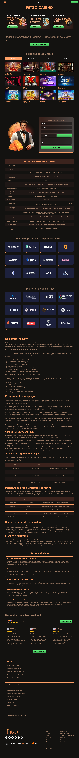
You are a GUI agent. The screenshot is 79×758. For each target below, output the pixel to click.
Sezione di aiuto (11, 702)
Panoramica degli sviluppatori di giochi (16, 693)
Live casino (30, 58)
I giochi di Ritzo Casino (13, 665)
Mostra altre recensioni (39, 651)
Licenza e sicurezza (12, 699)
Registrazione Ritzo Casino (14, 668)
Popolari (13, 58)
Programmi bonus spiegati (13, 684)
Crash (47, 58)
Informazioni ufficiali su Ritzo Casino (16, 671)
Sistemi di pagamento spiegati (14, 690)
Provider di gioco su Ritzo (13, 677)
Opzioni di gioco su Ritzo (13, 687)
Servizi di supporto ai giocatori (14, 696)
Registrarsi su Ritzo (12, 681)
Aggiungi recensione (66, 621)
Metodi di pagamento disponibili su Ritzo (17, 674)
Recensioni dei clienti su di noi (14, 705)
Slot (64, 58)
